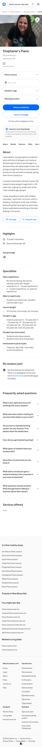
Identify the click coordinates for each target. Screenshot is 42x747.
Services (38, 144)
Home (4, 12)
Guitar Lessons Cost (9, 650)
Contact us (7, 684)
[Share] (37, 19)
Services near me (9, 719)
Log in (5, 672)
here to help (18, 375)
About (5, 144)
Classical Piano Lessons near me (14, 613)
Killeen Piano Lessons (10, 579)
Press (5, 680)
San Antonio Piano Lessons (12, 555)
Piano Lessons (15, 12)
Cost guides (7, 715)
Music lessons (27, 668)
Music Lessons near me (10, 609)
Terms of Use (25, 738)
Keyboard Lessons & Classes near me (16, 629)
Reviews (22, 144)
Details (13, 144)
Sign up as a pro (27, 711)
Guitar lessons (27, 684)
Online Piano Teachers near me (13, 621)
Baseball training (28, 695)
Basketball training (29, 676)
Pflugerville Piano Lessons (12, 567)
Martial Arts (26, 699)
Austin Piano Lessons (10, 559)
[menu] (4, 4)
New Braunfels (29, 12)
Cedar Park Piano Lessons (11, 563)
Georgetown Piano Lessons (12, 575)
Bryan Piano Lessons (10, 587)
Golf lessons (26, 680)
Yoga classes (27, 703)
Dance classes (27, 688)
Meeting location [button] (11, 98)
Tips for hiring (8, 711)
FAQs (30, 144)
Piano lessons (27, 672)
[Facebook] (4, 257)
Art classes (26, 691)
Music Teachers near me (11, 617)
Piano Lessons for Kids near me (13, 625)
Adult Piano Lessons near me (12, 632)
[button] (21, 404)
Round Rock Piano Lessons (12, 571)
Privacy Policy (8, 741)
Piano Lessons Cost (9, 646)
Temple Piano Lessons (10, 583)
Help (4, 688)
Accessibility (21, 741)
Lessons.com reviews (30, 722)
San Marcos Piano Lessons (12, 551)
